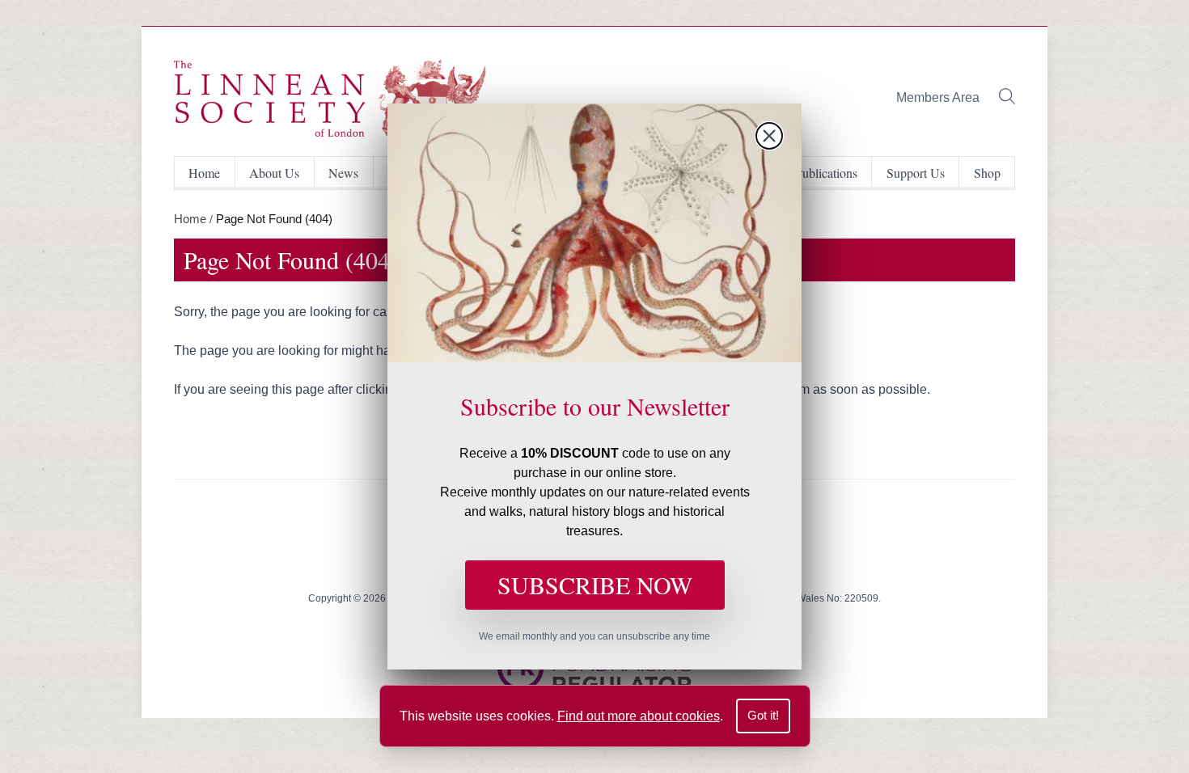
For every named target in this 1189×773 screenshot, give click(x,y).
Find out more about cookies (638, 716)
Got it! (763, 715)
